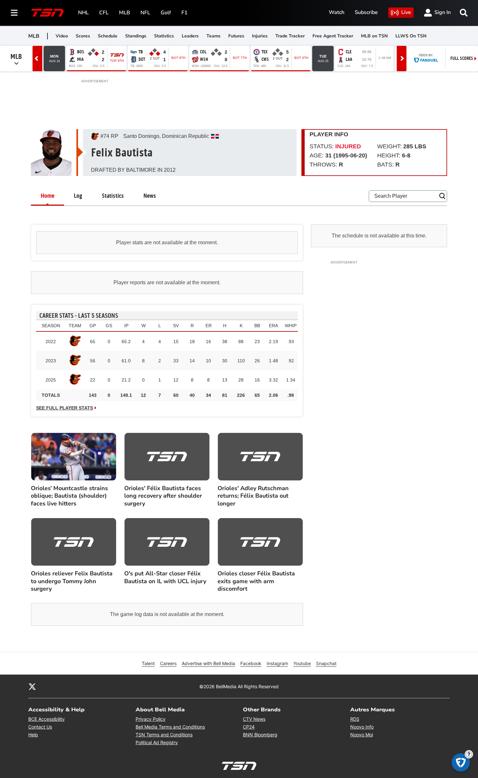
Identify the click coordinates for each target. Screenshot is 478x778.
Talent (148, 663)
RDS (354, 719)
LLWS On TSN (410, 36)
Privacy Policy (151, 719)
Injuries (260, 36)
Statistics (164, 36)
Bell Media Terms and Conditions (170, 727)
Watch (336, 12)
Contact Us (40, 727)
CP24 (249, 727)
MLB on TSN (374, 36)
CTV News (254, 719)
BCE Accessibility (46, 719)
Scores (83, 36)
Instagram (277, 663)
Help (33, 734)
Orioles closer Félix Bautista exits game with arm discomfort (256, 581)
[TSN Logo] (47, 12)
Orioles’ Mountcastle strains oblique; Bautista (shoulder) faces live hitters (69, 496)
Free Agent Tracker (332, 36)
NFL (145, 12)
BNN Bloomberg (260, 734)
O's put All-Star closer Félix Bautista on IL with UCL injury (165, 577)
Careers (168, 663)
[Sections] (14, 12)
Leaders (190, 36)
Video (62, 36)
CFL (104, 12)
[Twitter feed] (32, 686)
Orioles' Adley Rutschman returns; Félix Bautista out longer (253, 496)
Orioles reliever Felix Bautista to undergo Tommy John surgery (72, 581)
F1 (184, 12)
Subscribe (366, 12)
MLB (124, 12)
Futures (236, 36)
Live (406, 12)
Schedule (107, 36)
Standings (135, 36)
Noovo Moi (361, 734)
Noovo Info (362, 727)
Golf (166, 12)
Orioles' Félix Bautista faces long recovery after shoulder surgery (163, 496)
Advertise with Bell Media (208, 663)
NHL (83, 12)
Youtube (302, 663)
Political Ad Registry (157, 742)
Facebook (250, 663)
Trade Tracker (290, 36)
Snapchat (326, 663)
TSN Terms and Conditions (164, 734)
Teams (213, 36)
